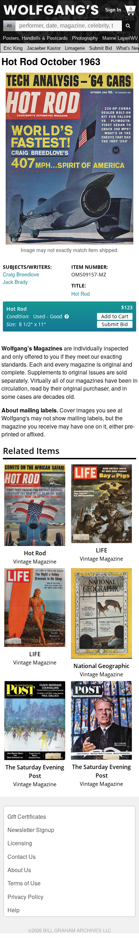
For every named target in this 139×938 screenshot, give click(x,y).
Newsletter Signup (30, 830)
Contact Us (21, 856)
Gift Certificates (26, 816)
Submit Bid (100, 48)
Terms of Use (24, 883)
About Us (19, 870)
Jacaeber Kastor (44, 48)
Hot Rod (80, 293)
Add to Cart (114, 316)
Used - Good (47, 316)
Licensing (19, 843)
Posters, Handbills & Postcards (35, 38)
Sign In (113, 10)
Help (13, 910)
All (9, 25)
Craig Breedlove (21, 274)
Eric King (13, 48)
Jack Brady (15, 281)
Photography (85, 38)
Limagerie (75, 48)
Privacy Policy (25, 897)
